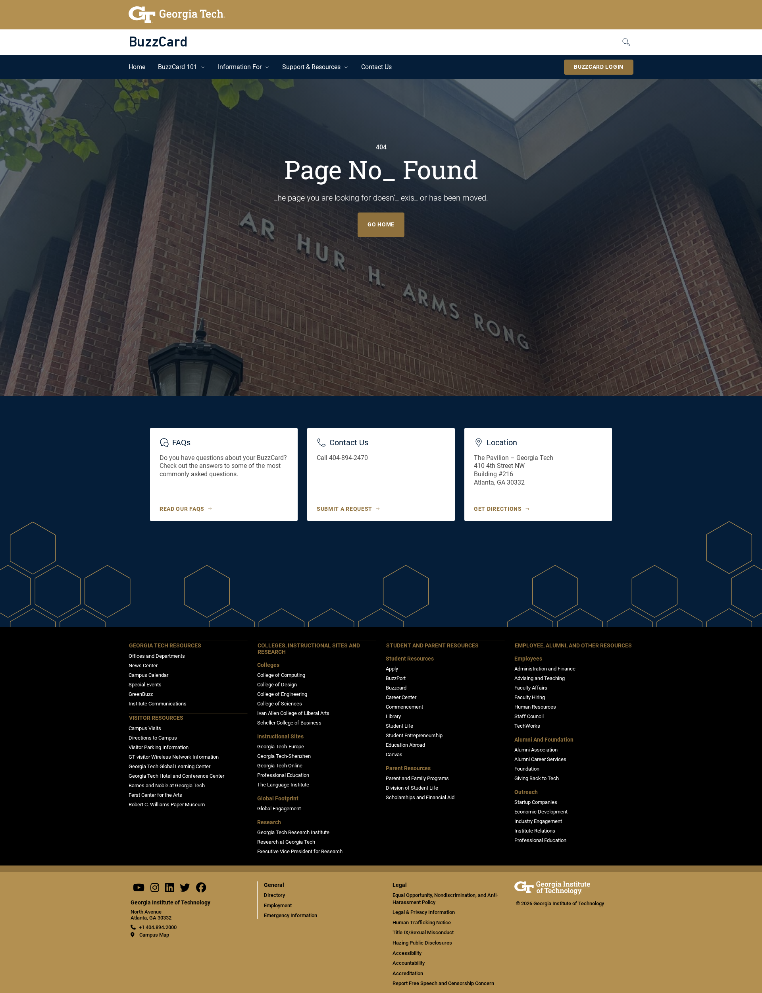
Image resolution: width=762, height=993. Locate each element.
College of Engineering (282, 694)
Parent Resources (408, 768)
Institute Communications (158, 704)
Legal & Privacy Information (424, 912)
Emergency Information (290, 915)
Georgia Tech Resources (165, 645)
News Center (143, 665)
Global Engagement (279, 808)
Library (393, 716)
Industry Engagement (538, 821)
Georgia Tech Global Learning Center (169, 766)
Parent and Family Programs (417, 778)
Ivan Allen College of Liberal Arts (293, 713)
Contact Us (376, 67)
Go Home (381, 224)
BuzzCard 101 (177, 67)
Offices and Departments (157, 656)
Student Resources (410, 658)
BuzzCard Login (598, 67)
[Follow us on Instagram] (154, 890)
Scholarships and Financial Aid (420, 797)
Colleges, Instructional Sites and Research (309, 648)
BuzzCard (158, 43)
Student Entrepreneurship (414, 735)
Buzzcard (396, 688)
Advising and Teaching (539, 678)
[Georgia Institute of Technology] (177, 14)
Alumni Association (536, 750)
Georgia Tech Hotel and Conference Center (176, 776)
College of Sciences (279, 704)
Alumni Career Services (540, 759)
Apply (392, 669)
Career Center (401, 697)
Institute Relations (534, 831)
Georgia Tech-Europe (280, 747)
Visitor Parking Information (159, 747)
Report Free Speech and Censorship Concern (443, 983)
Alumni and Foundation (543, 739)
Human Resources (535, 707)
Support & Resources (311, 67)
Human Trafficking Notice (422, 922)
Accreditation (408, 973)
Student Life (399, 726)
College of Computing (281, 675)
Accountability (409, 963)
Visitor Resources (156, 718)
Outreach (526, 792)
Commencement (404, 707)
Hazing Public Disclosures (422, 943)
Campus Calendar (148, 675)
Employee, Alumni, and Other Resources (573, 645)
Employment (278, 905)
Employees (528, 658)
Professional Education (283, 775)
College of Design (277, 685)
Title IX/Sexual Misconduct (423, 932)
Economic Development (541, 812)
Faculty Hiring (529, 697)
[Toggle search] (627, 41)
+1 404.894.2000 (158, 927)
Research (269, 822)
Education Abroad (405, 745)
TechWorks (527, 726)
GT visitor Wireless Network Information (174, 757)
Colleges (268, 665)
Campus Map (154, 935)
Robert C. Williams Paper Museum (167, 805)
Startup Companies (535, 802)
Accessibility (407, 953)
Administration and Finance (544, 669)
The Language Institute (283, 785)
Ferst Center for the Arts (155, 795)
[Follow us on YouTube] (138, 890)
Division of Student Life (412, 788)
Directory (274, 895)
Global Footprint (277, 798)
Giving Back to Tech (536, 778)
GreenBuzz (141, 694)
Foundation (526, 769)
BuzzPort (396, 678)
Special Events (145, 685)
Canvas (394, 754)
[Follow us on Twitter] (185, 890)
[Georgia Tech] (552, 893)
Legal (400, 885)
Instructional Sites (280, 736)
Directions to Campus (153, 738)
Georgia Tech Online (279, 766)
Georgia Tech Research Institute (293, 832)
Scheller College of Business (289, 723)
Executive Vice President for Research (300, 851)
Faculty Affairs (530, 688)
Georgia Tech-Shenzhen (284, 756)
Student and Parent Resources (432, 645)
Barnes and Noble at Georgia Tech (167, 785)
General (274, 885)
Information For (240, 67)
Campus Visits (145, 728)
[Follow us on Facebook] (201, 890)
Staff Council (529, 716)
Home (137, 67)
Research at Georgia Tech (286, 842)
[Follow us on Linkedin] (169, 890)
